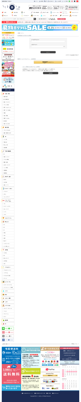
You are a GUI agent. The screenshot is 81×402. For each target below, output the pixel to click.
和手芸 (15, 15)
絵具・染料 (55, 15)
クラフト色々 (74, 15)
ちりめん (5, 252)
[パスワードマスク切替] (64, 46)
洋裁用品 (5, 170)
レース (5, 211)
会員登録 (41, 1)
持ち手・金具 (45, 12)
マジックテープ (6, 196)
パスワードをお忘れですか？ (72, 55)
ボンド (5, 316)
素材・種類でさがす (7, 132)
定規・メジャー (6, 156)
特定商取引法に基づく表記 (40, 393)
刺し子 (5, 240)
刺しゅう (6, 15)
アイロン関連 (6, 159)
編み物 (6, 320)
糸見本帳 (5, 147)
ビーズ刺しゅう (6, 246)
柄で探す (5, 121)
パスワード (34, 44)
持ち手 (5, 179)
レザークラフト (65, 15)
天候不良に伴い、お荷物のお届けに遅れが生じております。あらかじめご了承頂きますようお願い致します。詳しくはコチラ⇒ (43, 22)
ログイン (36, 1)
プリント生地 (6, 104)
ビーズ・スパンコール (8, 284)
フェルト (5, 311)
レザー (6, 301)
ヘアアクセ (6, 272)
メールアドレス (35, 39)
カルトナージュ (75, 12)
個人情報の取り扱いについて (28, 393)
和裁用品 (5, 173)
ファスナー (6, 191)
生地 (5, 12)
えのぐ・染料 (8, 298)
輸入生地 (16, 12)
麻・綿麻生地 (6, 99)
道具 (4, 238)
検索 (46, 1)
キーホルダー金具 (7, 275)
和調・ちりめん (6, 118)
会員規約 (49, 393)
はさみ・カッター (7, 164)
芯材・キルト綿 (6, 123)
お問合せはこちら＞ (71, 350)
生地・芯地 (7, 93)
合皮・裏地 (6, 115)
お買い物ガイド (51, 1)
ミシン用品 (6, 167)
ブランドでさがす (7, 130)
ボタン (5, 194)
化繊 (4, 112)
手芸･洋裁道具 (36, 12)
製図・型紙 (6, 162)
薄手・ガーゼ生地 (7, 110)
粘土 (6, 294)
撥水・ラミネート (7, 102)
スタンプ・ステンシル (8, 308)
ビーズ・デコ (36, 15)
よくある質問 (58, 1)
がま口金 (5, 182)
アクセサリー (26, 15)
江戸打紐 (5, 260)
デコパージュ (6, 313)
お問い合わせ (56, 393)
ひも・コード (6, 209)
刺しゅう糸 (6, 144)
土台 (4, 235)
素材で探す (6, 96)
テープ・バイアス (7, 206)
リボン (5, 214)
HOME (19, 33)
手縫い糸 (5, 142)
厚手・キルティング (7, 107)
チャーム (5, 278)
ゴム (4, 203)
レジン (44, 15)
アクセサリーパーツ (7, 270)
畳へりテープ (6, 258)
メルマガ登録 (65, 1)
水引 (4, 263)
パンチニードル (6, 243)
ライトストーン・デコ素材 (8, 287)
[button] (48, 62)
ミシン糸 (5, 139)
